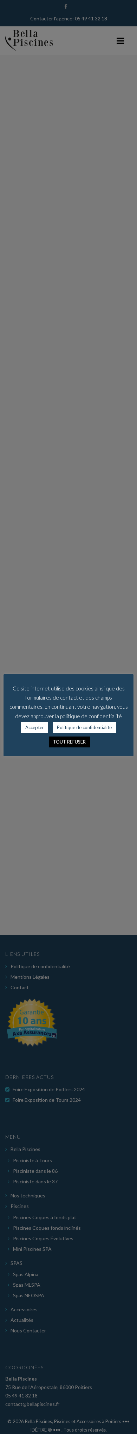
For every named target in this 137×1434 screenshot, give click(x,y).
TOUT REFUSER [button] (69, 742)
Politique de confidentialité (84, 727)
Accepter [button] (34, 727)
